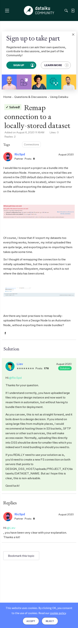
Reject (50, 621)
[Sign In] (72, 11)
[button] (73, 34)
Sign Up (19, 65)
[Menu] (7, 10)
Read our (52, 613)
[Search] (66, 11)
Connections (31, 144)
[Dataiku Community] (39, 11)
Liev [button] (20, 364)
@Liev (11, 528)
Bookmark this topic (21, 556)
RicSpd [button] (20, 154)
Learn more (53, 65)
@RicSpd (15, 377)
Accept (30, 621)
